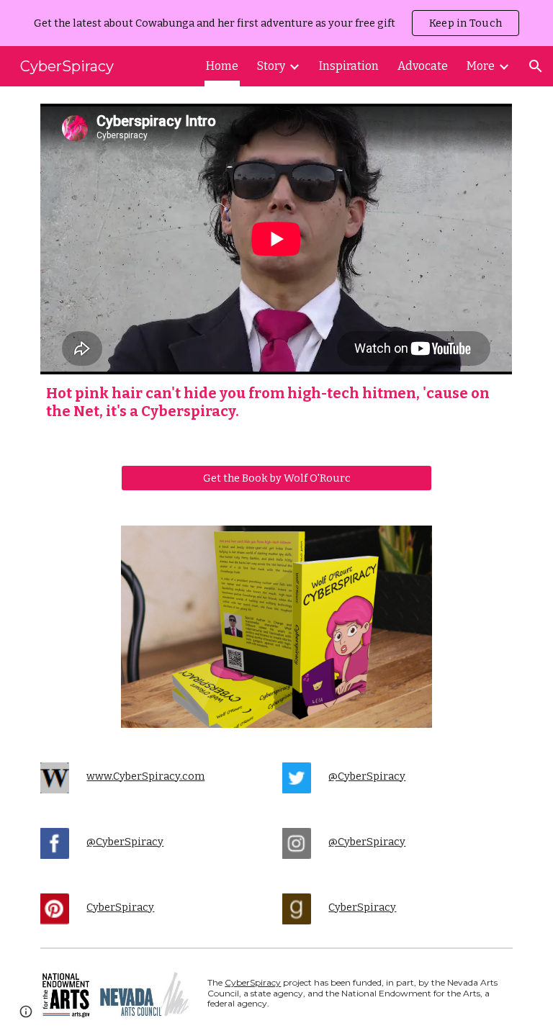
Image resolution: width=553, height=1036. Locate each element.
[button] (535, 66)
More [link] (481, 66)
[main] (276, 402)
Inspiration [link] (349, 66)
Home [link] (222, 66)
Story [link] (271, 66)
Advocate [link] (422, 66)
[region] (276, 23)
